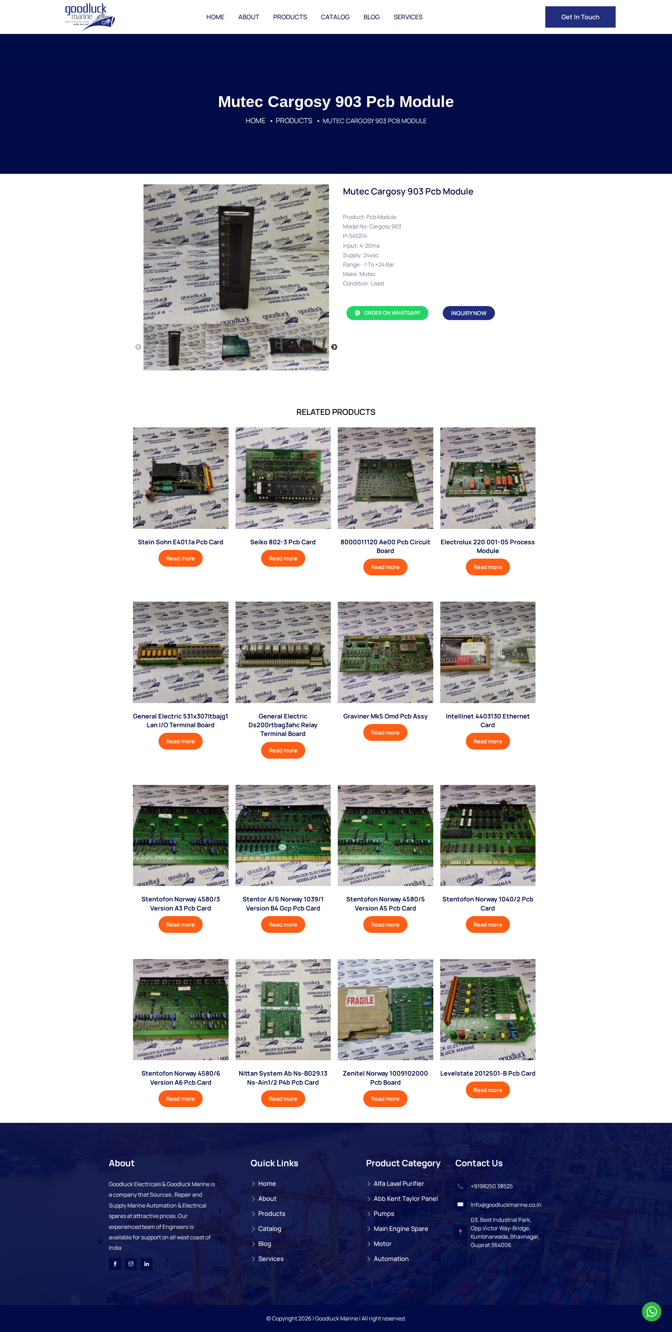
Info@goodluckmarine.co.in (506, 1205)
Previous (138, 347)
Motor (383, 1243)
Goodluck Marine (336, 1318)
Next (334, 347)
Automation (391, 1258)
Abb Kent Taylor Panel (406, 1198)
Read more (180, 558)
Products (290, 17)
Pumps (384, 1213)
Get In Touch (580, 17)
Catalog (335, 17)
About (248, 17)
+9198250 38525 (492, 1186)
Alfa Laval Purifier (399, 1183)
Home (215, 17)
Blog (372, 17)
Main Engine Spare (401, 1228)
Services (408, 17)
